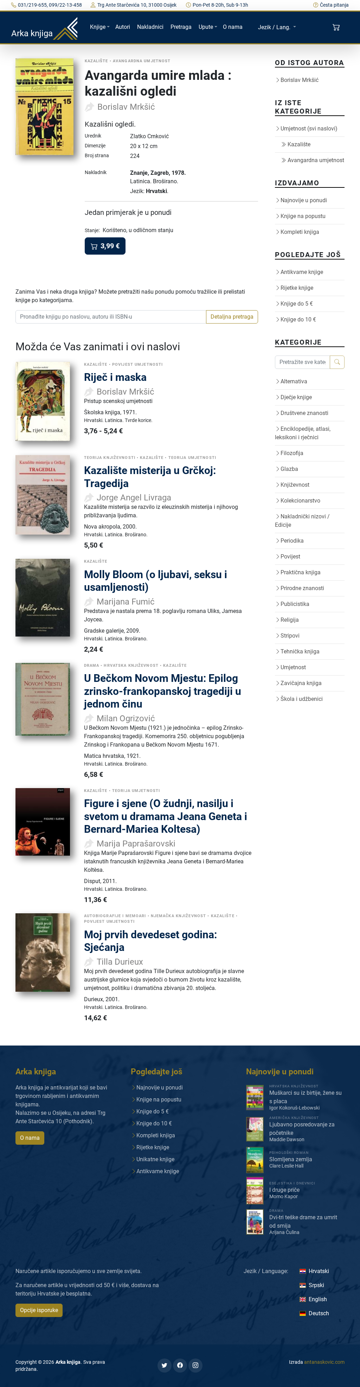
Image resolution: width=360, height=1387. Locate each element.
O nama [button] (30, 1137)
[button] (337, 27)
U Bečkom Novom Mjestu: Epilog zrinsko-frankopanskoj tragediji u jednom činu (162, 691)
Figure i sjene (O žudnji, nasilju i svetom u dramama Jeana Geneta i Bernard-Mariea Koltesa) (165, 816)
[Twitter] (165, 1366)
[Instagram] (195, 1366)
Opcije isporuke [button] (39, 1310)
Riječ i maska (115, 377)
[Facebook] (180, 1366)
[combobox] (110, 317)
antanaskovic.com (324, 1362)
